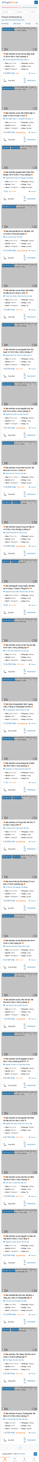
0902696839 (31, 199)
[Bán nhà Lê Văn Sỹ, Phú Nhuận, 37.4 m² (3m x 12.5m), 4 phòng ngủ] (19, 866)
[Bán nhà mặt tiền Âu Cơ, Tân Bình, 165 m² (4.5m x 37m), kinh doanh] (19, 216)
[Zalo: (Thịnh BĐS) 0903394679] (25, 81)
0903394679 (31, 81)
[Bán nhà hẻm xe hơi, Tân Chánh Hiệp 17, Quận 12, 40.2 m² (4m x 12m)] (19, 98)
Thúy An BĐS (12, 731)
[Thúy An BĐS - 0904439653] (5, 731)
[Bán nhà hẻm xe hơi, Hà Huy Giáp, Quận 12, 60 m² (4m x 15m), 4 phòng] (19, 39)
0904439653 (31, 731)
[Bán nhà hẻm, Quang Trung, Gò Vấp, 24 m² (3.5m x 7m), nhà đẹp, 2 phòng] (19, 512)
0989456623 (31, 435)
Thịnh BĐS (11, 81)
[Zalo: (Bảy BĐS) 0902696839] (25, 199)
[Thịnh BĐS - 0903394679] (5, 81)
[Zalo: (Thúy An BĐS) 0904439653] (25, 731)
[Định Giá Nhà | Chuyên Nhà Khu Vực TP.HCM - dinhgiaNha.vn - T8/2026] (10, 2)
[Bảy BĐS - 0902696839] (5, 199)
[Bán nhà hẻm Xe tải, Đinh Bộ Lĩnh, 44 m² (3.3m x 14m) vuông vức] (19, 926)
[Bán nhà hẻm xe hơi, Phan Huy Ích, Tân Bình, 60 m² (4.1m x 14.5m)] (19, 453)
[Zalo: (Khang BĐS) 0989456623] (25, 435)
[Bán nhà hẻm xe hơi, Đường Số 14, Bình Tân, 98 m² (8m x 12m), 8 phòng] (19, 748)
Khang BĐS (11, 435)
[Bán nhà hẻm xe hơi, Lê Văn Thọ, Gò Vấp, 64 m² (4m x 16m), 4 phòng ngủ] (19, 630)
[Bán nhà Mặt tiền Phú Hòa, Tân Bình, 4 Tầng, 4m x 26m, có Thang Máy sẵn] (19, 1280)
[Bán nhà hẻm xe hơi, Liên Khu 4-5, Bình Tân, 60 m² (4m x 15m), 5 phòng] (19, 1162)
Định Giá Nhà (21, 1454)
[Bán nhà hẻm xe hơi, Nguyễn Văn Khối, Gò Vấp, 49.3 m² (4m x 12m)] (19, 1103)
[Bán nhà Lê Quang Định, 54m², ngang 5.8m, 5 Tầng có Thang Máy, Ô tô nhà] (19, 689)
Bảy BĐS (11, 199)
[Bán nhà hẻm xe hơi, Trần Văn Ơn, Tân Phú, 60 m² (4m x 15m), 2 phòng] (19, 985)
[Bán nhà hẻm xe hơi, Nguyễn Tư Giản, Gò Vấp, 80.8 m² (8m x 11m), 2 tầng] (19, 1221)
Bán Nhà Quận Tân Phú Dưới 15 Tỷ (11, 7)
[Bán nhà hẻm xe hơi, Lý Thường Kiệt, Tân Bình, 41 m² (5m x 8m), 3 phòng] (19, 1398)
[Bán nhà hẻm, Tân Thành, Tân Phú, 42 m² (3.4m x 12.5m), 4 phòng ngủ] (19, 1339)
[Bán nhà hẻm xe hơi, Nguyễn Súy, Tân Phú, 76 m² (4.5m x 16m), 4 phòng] (19, 394)
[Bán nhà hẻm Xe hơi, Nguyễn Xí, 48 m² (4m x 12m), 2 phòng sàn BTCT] (19, 1044)
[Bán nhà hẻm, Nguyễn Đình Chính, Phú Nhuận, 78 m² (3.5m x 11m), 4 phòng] (19, 157)
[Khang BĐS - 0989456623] (5, 435)
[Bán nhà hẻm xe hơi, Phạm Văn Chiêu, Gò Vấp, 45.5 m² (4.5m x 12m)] (19, 275)
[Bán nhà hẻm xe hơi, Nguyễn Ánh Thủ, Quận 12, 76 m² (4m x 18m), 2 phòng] (19, 335)
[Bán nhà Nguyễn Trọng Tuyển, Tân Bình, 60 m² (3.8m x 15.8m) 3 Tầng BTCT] (19, 571)
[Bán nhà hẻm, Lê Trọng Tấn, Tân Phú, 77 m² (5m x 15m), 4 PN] (19, 807)
